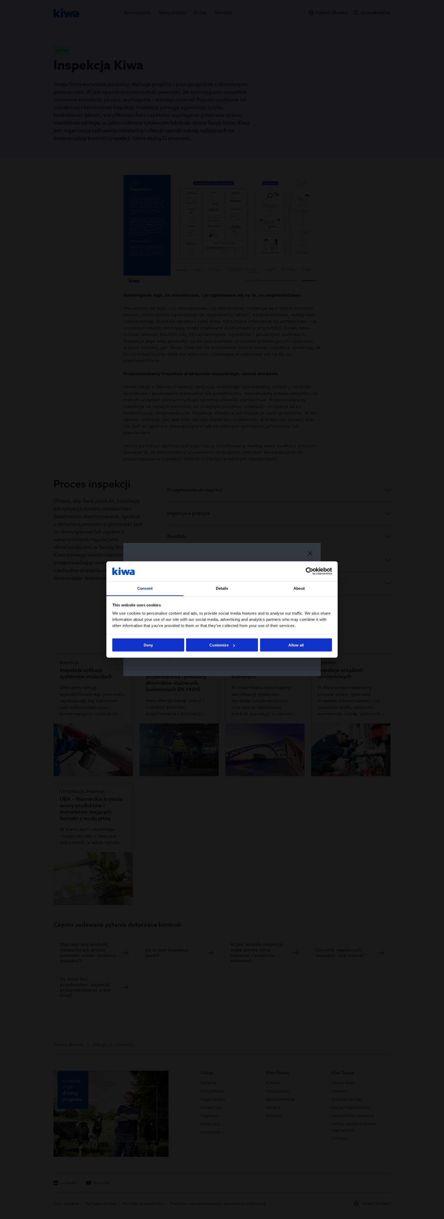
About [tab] (299, 588)
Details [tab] (222, 588)
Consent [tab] (145, 588)
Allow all (296, 645)
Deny (148, 645)
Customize (219, 645)
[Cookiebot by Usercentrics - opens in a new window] (309, 571)
